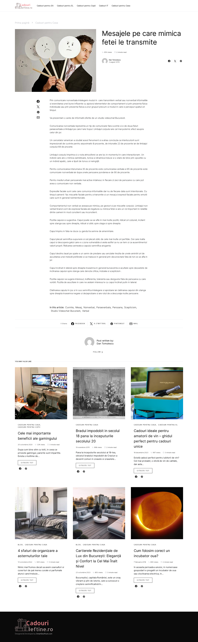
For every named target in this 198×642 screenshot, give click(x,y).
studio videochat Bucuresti (65, 310)
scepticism (130, 307)
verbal (85, 310)
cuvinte (69, 307)
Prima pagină (22, 22)
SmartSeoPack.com (44, 634)
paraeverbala (103, 307)
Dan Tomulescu (115, 60)
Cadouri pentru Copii (29, 427)
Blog (20, 545)
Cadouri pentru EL (168, 425)
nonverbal (89, 307)
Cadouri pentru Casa (46, 22)
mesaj (78, 307)
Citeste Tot (27, 463)
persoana (117, 307)
